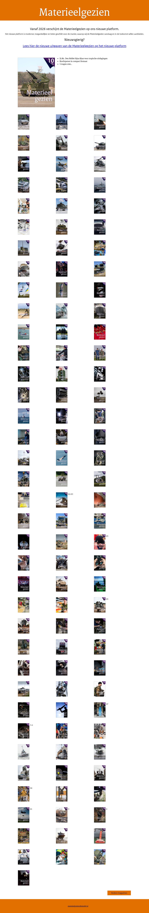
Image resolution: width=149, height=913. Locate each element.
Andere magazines (119, 893)
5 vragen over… (66, 64)
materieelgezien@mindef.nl (78, 906)
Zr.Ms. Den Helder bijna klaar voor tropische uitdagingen (83, 58)
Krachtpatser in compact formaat (73, 61)
